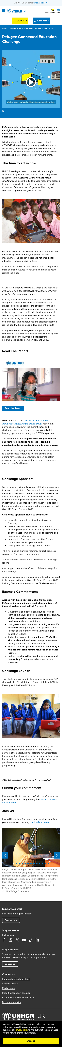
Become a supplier (11, 1002)
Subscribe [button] (10, 964)
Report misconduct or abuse (16, 993)
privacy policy (22, 1030)
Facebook (4, 940)
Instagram (11, 940)
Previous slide (5, 855)
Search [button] (47, 12)
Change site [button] (39, 2)
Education (48, 28)
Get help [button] (43, 20)
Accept (31, 1041)
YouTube (24, 940)
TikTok (30, 940)
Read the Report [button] (13, 408)
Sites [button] (58, 12)
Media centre (8, 988)
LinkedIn (37, 940)
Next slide (57, 855)
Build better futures (32, 28)
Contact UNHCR (10, 983)
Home (4, 28)
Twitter (17, 940)
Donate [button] (52, 12)
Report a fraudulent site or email (18, 997)
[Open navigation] (3, 11)
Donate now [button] (11, 920)
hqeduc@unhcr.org (39, 822)
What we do (15, 28)
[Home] (17, 11)
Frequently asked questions (16, 979)
